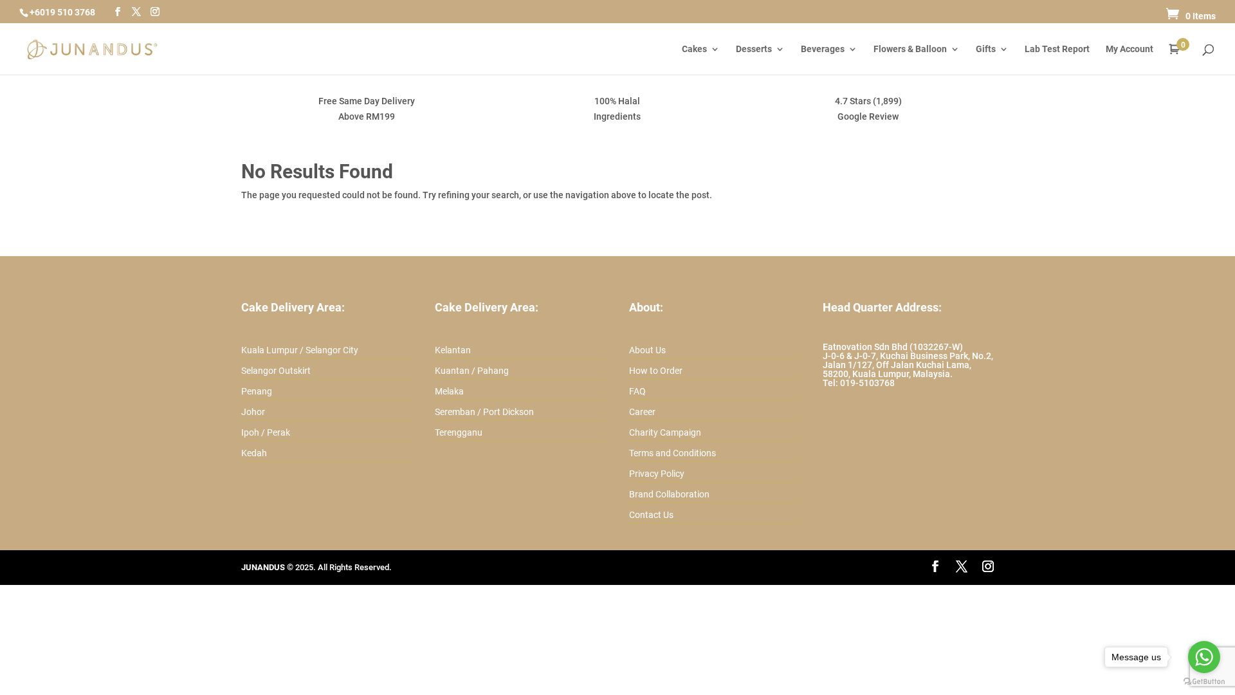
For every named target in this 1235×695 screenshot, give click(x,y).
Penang (256, 391)
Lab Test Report (1057, 49)
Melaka (449, 391)
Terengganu (458, 432)
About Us (647, 350)
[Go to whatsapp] (1204, 657)
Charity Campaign (665, 432)
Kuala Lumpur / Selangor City (299, 350)
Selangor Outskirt (276, 371)
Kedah (254, 453)
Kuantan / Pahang (472, 371)
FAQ (637, 391)
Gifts (986, 49)
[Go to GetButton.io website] (1204, 682)
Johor (253, 412)
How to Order (655, 371)
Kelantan (453, 350)
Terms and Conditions (672, 453)
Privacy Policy (656, 473)
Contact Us (651, 515)
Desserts (754, 49)
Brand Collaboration (669, 494)
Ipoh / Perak (265, 432)
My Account (1129, 49)
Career (642, 412)
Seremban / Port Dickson (484, 412)
